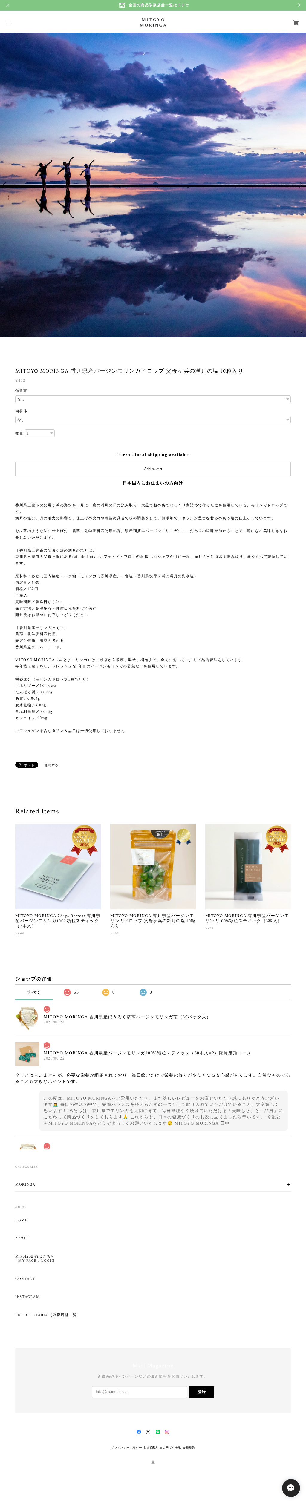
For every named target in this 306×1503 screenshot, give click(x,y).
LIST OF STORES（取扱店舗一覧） (48, 1315)
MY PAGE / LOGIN (36, 1261)
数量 (19, 433)
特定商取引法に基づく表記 (162, 1447)
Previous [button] (6, 185)
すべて (34, 992)
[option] (153, 184)
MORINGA (25, 1184)
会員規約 (189, 1447)
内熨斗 (21, 411)
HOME (21, 1220)
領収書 (21, 391)
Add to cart (153, 469)
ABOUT (22, 1238)
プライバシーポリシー (126, 1447)
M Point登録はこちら (35, 1257)
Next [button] (300, 185)
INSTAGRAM (27, 1297)
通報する (51, 765)
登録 (202, 1392)
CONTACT (25, 1279)
